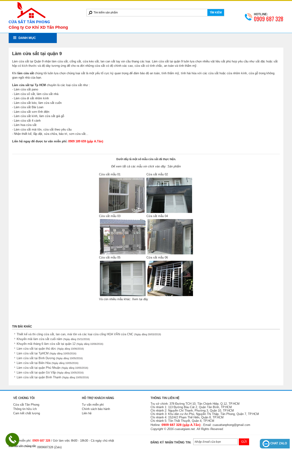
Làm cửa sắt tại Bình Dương (50, 358)
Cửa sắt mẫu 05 (109, 257)
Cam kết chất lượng (26, 413)
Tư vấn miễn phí (93, 404)
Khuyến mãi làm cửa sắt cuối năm (53, 339)
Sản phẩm (174, 166)
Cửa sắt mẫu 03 (109, 216)
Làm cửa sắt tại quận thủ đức (50, 348)
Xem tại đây (140, 299)
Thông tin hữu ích (25, 409)
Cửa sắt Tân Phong (26, 404)
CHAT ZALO (278, 443)
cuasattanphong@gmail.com (231, 425)
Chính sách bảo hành (96, 409)
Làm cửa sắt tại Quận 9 (28, 61)
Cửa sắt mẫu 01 (109, 174)
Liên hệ (86, 413)
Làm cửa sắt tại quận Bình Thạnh (53, 377)
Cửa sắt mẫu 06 (157, 257)
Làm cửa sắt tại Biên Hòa (47, 363)
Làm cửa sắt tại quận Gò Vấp (50, 372)
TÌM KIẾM (216, 12)
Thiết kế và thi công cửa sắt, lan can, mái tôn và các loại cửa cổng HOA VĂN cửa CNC (89, 334)
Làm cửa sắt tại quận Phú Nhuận (52, 367)
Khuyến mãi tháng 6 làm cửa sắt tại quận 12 (60, 344)
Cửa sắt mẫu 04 (157, 216)
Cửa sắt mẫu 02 (157, 174)
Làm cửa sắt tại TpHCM (46, 353)
